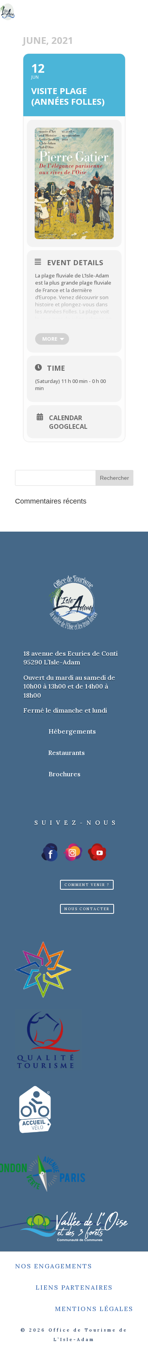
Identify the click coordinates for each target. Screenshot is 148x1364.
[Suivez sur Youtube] (97, 852)
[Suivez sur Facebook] (50, 852)
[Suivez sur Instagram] (73, 852)
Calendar (65, 417)
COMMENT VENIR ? (86, 885)
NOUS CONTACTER (87, 909)
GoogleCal (68, 426)
